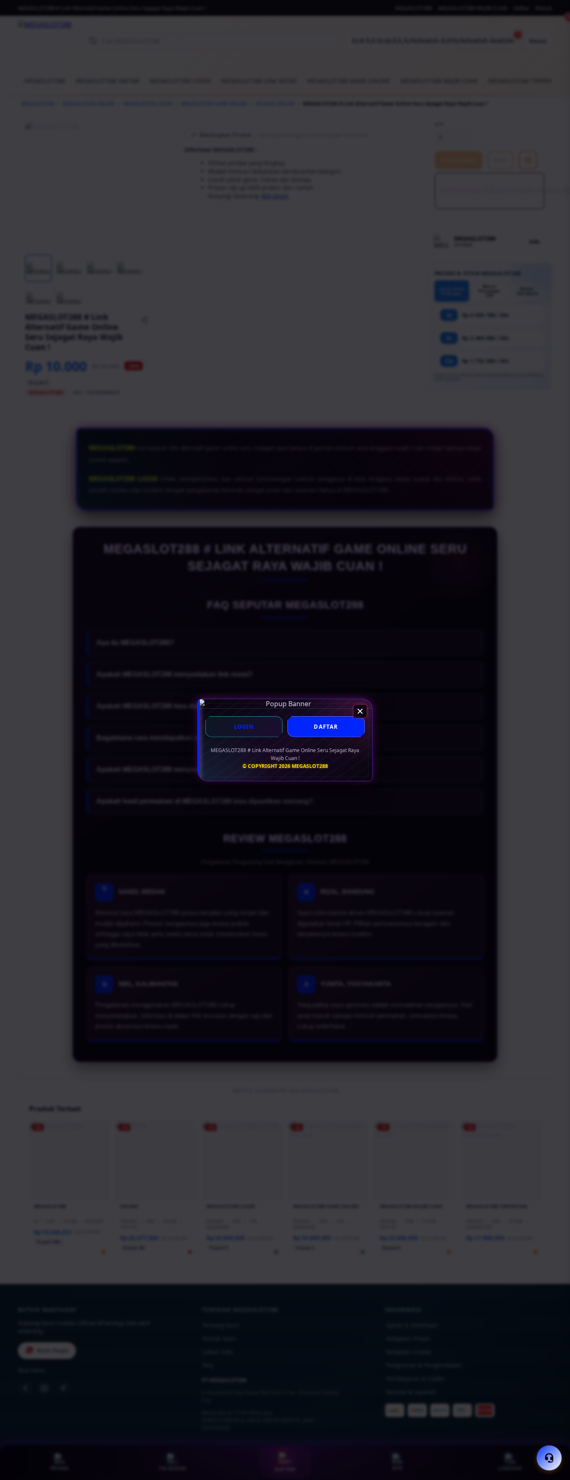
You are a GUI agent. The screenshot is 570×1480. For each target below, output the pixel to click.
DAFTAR (326, 726)
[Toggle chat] (549, 1457)
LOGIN (244, 726)
